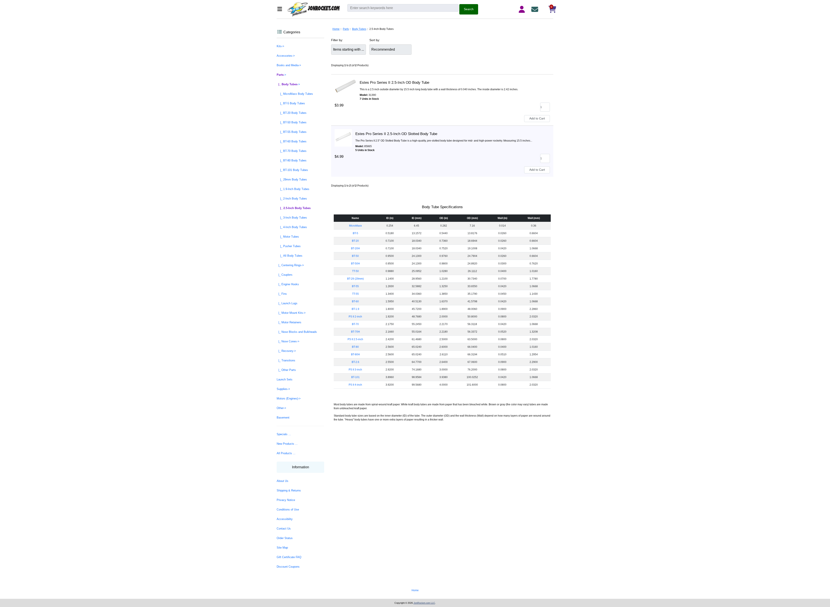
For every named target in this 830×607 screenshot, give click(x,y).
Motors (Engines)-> (289, 398)
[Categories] (281, 9)
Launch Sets (284, 379)
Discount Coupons (288, 566)
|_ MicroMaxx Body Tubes (295, 93)
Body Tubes (359, 29)
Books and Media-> (289, 65)
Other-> (281, 408)
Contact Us (284, 528)
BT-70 (355, 324)
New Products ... (287, 443)
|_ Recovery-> (286, 351)
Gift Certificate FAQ (289, 557)
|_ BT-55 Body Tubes (291, 132)
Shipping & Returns (289, 490)
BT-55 (355, 286)
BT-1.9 (355, 309)
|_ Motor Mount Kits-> (291, 312)
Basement (283, 417)
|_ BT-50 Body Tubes (291, 122)
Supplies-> (283, 389)
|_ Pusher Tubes (289, 246)
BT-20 (355, 240)
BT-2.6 (355, 362)
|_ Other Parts (286, 370)
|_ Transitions (286, 360)
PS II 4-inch (355, 384)
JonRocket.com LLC (424, 603)
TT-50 (355, 271)
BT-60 (355, 301)
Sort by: (374, 40)
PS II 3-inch (355, 369)
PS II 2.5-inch (355, 339)
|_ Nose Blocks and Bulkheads (297, 331)
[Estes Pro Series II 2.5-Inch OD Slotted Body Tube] (343, 134)
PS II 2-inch (355, 316)
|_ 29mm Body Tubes (292, 179)
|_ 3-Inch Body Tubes (292, 217)
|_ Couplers (284, 274)
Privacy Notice (286, 500)
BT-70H (355, 331)
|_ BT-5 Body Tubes (291, 103)
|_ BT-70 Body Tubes (291, 151)
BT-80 (355, 346)
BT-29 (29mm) (355, 278)
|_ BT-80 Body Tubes (291, 160)
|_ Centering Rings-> (290, 265)
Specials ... (284, 434)
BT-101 (355, 377)
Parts (346, 29)
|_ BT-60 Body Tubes (291, 141)
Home (336, 29)
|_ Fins (282, 293)
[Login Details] (522, 9)
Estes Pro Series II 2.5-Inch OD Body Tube (394, 83)
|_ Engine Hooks (288, 284)
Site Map (282, 547)
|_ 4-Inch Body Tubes (292, 227)
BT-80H (355, 354)
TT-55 (355, 293)
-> (281, 74)
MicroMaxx (355, 225)
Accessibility (285, 519)
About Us (282, 481)
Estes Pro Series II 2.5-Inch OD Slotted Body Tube (396, 134)
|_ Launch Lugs (287, 303)
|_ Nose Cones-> (288, 341)
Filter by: (337, 40)
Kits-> (280, 46)
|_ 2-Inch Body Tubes (292, 198)
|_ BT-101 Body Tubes (292, 170)
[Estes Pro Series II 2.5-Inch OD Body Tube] (345, 82)
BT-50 (355, 256)
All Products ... (286, 453)
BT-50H (355, 263)
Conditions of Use (288, 509)
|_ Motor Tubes (288, 236)
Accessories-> (286, 55)
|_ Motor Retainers (289, 322)
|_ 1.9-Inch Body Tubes (293, 189)
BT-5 (355, 233)
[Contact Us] (535, 9)
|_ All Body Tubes (289, 255)
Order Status (285, 538)
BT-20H (355, 248)
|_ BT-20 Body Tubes (291, 112)
